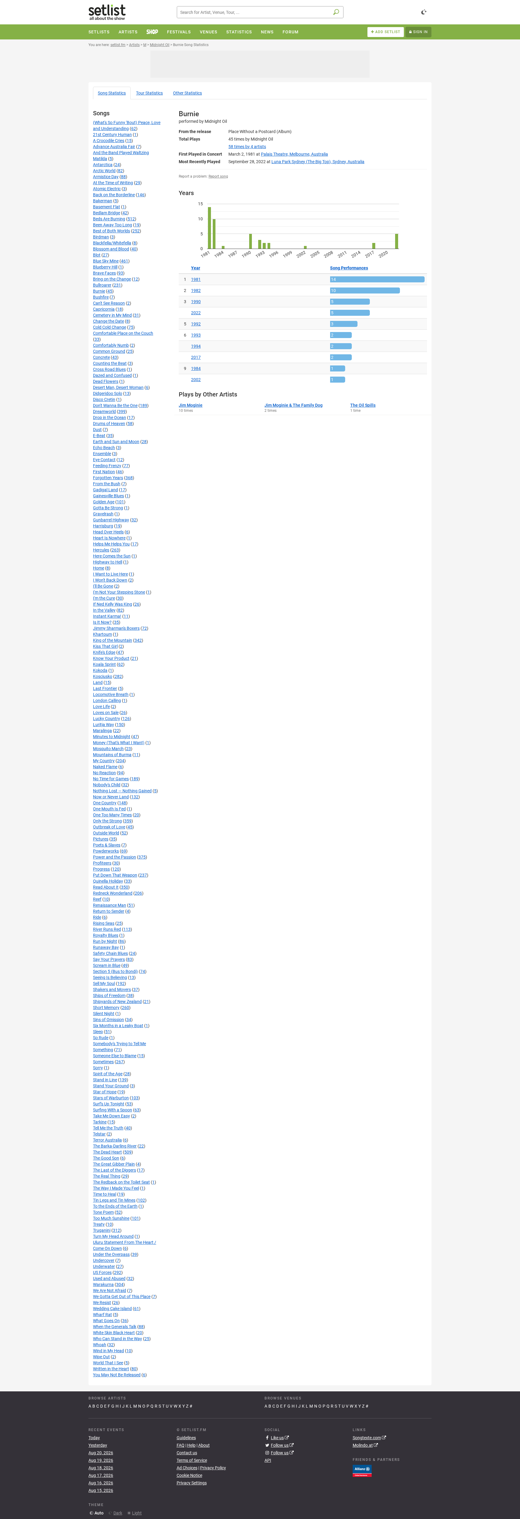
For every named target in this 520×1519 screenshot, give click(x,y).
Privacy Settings (192, 1482)
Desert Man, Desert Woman (118, 387)
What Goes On (106, 1320)
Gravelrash (103, 513)
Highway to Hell (107, 562)
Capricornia (104, 309)
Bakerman (102, 200)
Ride (97, 917)
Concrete (101, 357)
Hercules (101, 550)
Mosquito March (108, 748)
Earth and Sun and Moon (116, 441)
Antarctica (103, 164)
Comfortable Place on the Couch (123, 333)
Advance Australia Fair (114, 146)
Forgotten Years (108, 477)
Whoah (99, 1344)
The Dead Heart (107, 1152)
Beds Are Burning (109, 218)
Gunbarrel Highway (111, 519)
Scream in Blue (106, 965)
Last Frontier (105, 688)
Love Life (101, 706)
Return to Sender (108, 911)
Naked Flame (105, 766)
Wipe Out (101, 1356)
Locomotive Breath (110, 694)
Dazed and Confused (112, 375)
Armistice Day (106, 176)
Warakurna (103, 1284)
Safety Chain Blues (110, 953)
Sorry (98, 1067)
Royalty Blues (105, 935)
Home (98, 568)
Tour (149, 93)
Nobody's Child (106, 784)
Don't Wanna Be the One (115, 405)
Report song (218, 176)
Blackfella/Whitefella (112, 243)
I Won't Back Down (110, 580)
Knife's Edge (104, 652)
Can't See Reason (109, 303)
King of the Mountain (112, 640)
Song (112, 93)
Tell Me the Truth (108, 1128)
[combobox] (260, 12)
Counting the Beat (110, 363)
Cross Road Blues (109, 369)
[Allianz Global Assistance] (362, 1470)
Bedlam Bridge (106, 212)
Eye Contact (104, 459)
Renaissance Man (109, 905)
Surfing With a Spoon (112, 1109)
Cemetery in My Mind (112, 315)
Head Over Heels (108, 532)
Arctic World (104, 170)
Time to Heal (104, 1194)
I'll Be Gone (103, 586)
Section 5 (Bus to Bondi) (115, 971)
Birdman (101, 237)
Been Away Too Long (112, 224)
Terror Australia (107, 1140)
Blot (97, 255)
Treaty (99, 1224)
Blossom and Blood (111, 249)
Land (98, 682)
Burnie (99, 291)
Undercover (103, 1260)
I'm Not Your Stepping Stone (119, 592)
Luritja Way (103, 724)
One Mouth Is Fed (109, 808)
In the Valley (104, 610)
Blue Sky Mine (106, 261)
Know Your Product (111, 658)
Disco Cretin (104, 399)
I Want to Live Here (110, 574)
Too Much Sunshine (111, 1218)
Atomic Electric (107, 188)
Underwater (104, 1266)
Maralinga (102, 730)
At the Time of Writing (113, 182)
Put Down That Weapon (115, 875)
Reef (97, 899)
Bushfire (101, 297)
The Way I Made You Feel (116, 1188)
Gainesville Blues (108, 495)
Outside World (106, 833)
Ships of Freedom (109, 995)
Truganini (101, 1230)
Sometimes (103, 1061)
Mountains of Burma (112, 754)
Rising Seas (103, 923)
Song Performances (349, 268)
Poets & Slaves (106, 845)
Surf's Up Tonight (108, 1103)
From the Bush (106, 483)
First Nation (104, 471)
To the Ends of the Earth (115, 1206)
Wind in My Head (108, 1350)
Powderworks (106, 851)
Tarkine (100, 1122)
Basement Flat (106, 206)
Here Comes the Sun (112, 556)
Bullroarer (102, 285)
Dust (97, 429)
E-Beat (99, 435)
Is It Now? (102, 622)
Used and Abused (109, 1278)
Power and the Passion (114, 857)
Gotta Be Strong (108, 507)
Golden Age (103, 501)
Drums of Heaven (109, 423)
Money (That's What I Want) (118, 742)
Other (187, 93)
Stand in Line (105, 1079)
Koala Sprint (104, 664)
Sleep (98, 1031)
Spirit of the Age (107, 1073)
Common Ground (109, 351)
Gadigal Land (105, 489)
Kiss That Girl (105, 646)
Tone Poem (103, 1212)
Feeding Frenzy (107, 465)
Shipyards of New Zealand (117, 1001)
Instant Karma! (107, 616)
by (247, 146)
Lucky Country (106, 718)
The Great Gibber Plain (114, 1164)
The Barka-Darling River (115, 1146)
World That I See (108, 1362)
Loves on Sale (106, 712)
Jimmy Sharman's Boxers (116, 628)
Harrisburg (103, 525)
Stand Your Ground (111, 1085)
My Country (104, 760)
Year (195, 268)
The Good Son (106, 1158)
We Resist (102, 1302)
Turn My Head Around (113, 1236)
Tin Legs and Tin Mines (114, 1200)
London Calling (107, 700)
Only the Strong (107, 821)
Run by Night (105, 941)
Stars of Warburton (111, 1097)
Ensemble (102, 453)
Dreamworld (104, 411)
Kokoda (100, 670)
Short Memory (106, 1007)
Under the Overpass (111, 1254)
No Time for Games (111, 778)
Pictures (100, 839)
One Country (104, 802)
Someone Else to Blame (114, 1055)
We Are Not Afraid (109, 1290)
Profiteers (102, 863)
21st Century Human (112, 134)
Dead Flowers (105, 381)
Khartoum (102, 634)
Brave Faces (104, 273)
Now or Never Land (111, 796)
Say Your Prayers (109, 959)
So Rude (100, 1037)
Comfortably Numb (111, 345)
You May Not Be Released (117, 1374)
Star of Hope (104, 1091)
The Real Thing (106, 1176)
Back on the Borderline (114, 194)
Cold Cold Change (109, 327)
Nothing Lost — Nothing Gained (122, 790)
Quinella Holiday (108, 881)
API (268, 1460)
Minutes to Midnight (111, 736)
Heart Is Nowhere (109, 538)
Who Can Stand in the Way (117, 1338)
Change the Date (108, 321)
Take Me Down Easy (111, 1116)
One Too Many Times (112, 814)
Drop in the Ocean (109, 417)
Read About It (106, 887)
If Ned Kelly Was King (112, 604)
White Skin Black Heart (114, 1332)
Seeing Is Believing (110, 977)
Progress (101, 869)
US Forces (102, 1272)
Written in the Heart (111, 1368)
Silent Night (103, 1013)
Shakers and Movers (112, 989)
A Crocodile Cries (108, 140)
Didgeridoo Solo (107, 393)
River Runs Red (107, 929)
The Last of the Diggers (114, 1170)
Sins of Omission (108, 1019)
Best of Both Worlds (111, 230)
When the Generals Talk (114, 1326)
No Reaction (104, 772)
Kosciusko (102, 676)
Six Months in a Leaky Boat (118, 1025)
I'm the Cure (104, 598)
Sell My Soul (104, 983)
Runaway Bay (106, 947)
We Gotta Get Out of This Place (121, 1296)
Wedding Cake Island (112, 1308)
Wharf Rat (102, 1314)
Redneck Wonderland (112, 893)
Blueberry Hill (105, 267)
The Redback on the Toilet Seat (121, 1182)
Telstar (99, 1134)
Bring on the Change (112, 279)
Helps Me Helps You (111, 544)
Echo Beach (104, 447)
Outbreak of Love (109, 827)
